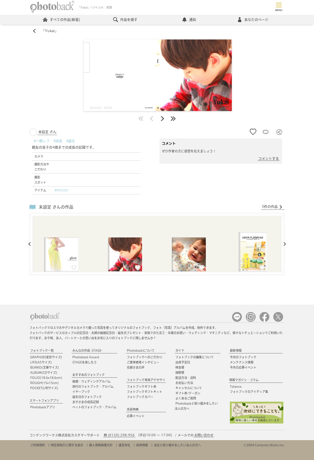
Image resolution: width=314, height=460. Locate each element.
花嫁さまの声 (135, 367)
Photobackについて (141, 350)
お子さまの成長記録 (85, 401)
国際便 (179, 372)
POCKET (44, 387)
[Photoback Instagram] (250, 321)
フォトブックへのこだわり (144, 357)
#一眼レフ (42, 141)
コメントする (268, 158)
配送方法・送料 (185, 377)
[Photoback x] (278, 321)
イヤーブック (81, 391)
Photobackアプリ (42, 407)
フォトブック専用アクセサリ (146, 379)
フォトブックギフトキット (144, 391)
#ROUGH (61, 190)
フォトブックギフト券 (141, 386)
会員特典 (133, 409)
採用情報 (142, 445)
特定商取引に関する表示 (67, 445)
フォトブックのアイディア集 (249, 391)
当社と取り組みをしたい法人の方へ (177, 445)
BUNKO (44, 367)
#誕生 (70, 141)
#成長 (57, 141)
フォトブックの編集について (194, 357)
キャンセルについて (188, 387)
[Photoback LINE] (237, 321)
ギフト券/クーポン (187, 393)
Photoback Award (85, 357)
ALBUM (43, 372)
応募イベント (135, 415)
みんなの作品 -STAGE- (87, 350)
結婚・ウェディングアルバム (91, 381)
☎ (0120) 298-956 (119, 435)
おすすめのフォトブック (88, 374)
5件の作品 (270, 206)
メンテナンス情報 (241, 362)
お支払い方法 (184, 382)
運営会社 (124, 445)
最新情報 (236, 350)
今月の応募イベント (243, 367)
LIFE (41, 362)
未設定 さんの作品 (56, 207)
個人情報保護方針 (101, 445)
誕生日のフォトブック (87, 396)
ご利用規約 (37, 445)
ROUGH (44, 382)
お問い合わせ (203, 435)
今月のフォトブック (243, 357)
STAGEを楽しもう (84, 362)
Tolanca (235, 386)
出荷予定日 (182, 362)
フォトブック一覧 (42, 350)
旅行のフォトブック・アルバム (93, 386)
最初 (140, 118)
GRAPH (46, 357)
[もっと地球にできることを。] (256, 422)
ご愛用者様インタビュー (143, 362)
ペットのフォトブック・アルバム (94, 407)
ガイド (179, 350)
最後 (173, 118)
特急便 (179, 367)
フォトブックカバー (140, 396)
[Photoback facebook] (264, 321)
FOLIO (46, 377)
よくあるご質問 (185, 398)
